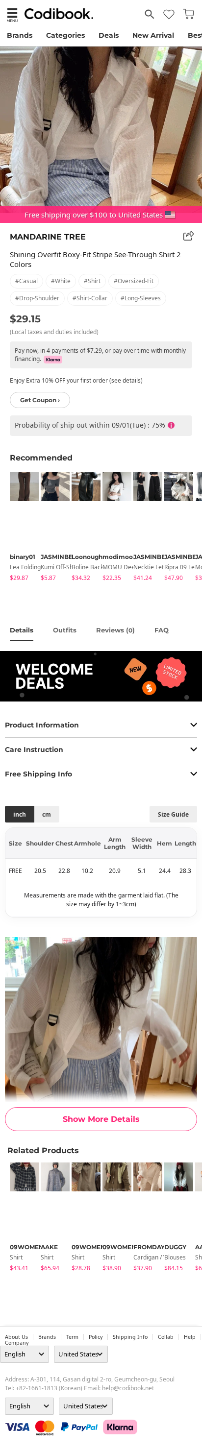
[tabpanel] (20, 528)
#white (61, 281)
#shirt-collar (90, 298)
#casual (26, 281)
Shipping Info (130, 1336)
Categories (65, 35)
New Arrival (153, 35)
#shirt (92, 281)
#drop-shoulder (37, 298)
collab (166, 1336)
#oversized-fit (133, 281)
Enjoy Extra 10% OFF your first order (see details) (76, 380)
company (16, 1342)
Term (72, 1336)
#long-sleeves (141, 298)
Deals (109, 35)
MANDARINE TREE (48, 237)
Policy (95, 1336)
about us (16, 1336)
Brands (19, 35)
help (190, 1336)
